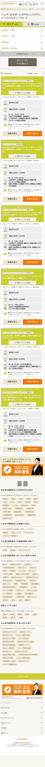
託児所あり (33, 581)
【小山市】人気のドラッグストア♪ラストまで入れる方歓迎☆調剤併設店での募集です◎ (22, 277)
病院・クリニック (16, 532)
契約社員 (12, 550)
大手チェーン (20, 590)
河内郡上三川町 (7, 508)
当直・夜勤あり (29, 594)
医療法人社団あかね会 (9, 655)
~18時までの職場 (7, 574)
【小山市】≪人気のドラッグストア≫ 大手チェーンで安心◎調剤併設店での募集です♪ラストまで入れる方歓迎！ (22, 149)
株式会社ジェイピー (24, 645)
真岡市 (20, 502)
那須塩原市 (6, 505)
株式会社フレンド (8, 635)
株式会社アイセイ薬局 (9, 638)
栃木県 (31, 9)
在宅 (20, 600)
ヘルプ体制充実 (7, 594)
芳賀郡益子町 (18, 508)
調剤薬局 (5, 532)
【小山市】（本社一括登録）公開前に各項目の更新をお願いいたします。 (22, 336)
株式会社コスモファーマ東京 (25, 642)
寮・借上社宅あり (7, 581)
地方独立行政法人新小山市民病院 (28, 655)
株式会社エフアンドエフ (9, 632)
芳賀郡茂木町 (30, 508)
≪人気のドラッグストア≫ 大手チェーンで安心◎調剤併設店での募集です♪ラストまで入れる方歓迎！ (22, 214)
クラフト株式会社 (23, 638)
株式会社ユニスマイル (21, 651)
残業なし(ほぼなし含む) (22, 574)
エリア (12, 24)
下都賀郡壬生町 (29, 512)
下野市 (33, 505)
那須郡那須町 (31, 515)
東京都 (5, 618)
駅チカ (5, 564)
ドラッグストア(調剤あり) (10, 536)
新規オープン (6, 584)
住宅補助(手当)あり (21, 581)
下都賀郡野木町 (7, 515)
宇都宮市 (5, 499)
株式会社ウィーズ (23, 661)
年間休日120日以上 (15, 564)
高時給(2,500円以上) (32, 577)
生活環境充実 (20, 597)
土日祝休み (28, 564)
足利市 (13, 499)
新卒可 (5, 571)
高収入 (13, 600)
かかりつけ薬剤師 (8, 590)
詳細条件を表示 (23, 54)
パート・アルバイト (24, 550)
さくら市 (15, 505)
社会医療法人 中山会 (9, 661)
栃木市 (21, 499)
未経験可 (12, 571)
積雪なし (27, 600)
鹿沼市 (36, 499)
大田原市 (27, 502)
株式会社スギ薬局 (8, 658)
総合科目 (5, 600)
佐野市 (28, 499)
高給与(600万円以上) (17, 577)
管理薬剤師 (24, 584)
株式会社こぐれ (7, 651)
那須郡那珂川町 (7, 518)
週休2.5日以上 (22, 568)
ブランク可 (22, 571)
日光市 (5, 502)
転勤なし (35, 574)
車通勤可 (5, 577)
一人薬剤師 (18, 594)
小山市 (38, 9)
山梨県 (21, 618)
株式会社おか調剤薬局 (9, 645)
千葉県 (34, 614)
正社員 (5, 550)
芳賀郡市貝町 (6, 512)
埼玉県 (27, 614)
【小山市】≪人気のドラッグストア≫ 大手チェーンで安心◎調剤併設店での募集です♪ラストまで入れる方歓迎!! (22, 86)
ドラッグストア (29, 532)
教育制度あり (23, 587)
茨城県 (5, 614)
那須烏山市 (25, 505)
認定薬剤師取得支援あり (9, 587)
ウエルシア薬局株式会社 (23, 635)
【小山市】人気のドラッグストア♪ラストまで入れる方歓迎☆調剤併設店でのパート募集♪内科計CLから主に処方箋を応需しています (22, 397)
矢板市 (36, 502)
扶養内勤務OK (35, 584)
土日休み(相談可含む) (9, 568)
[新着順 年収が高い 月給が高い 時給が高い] (38, 73)
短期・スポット (31, 597)
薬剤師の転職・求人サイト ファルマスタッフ (14, 9)
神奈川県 (12, 618)
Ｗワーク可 (32, 571)
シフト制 (33, 587)
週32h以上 (33, 568)
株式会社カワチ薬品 (8, 642)
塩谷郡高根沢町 (19, 515)
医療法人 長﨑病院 (8, 648)
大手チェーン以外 (32, 590)
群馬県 (20, 614)
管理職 (16, 584)
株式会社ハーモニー (25, 632)
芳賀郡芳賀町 (17, 512)
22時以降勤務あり (8, 597)
